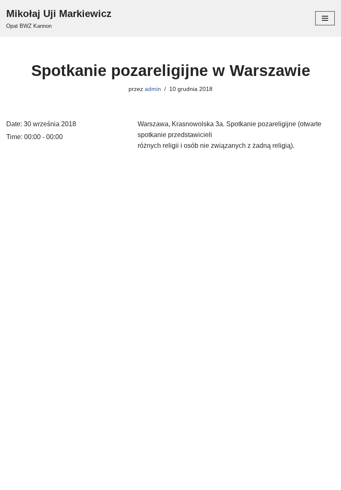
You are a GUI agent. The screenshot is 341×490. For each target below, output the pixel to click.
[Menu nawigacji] (325, 18)
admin (153, 89)
